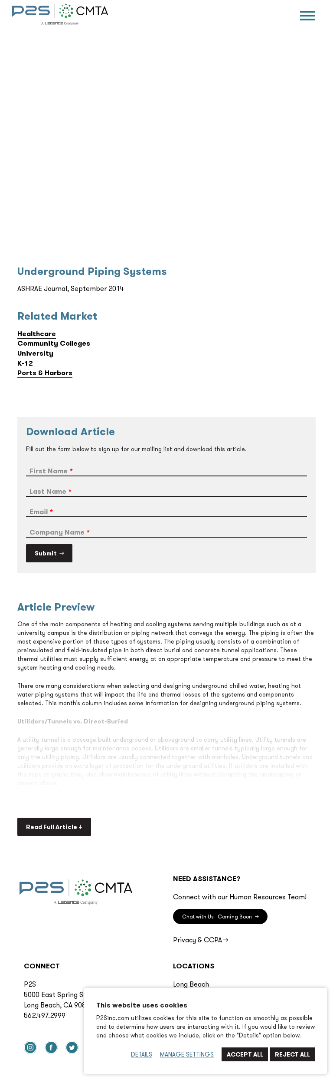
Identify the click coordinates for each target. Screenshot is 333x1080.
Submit (46, 553)
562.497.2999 (44, 1015)
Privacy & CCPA (200, 939)
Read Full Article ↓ (54, 827)
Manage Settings (187, 1054)
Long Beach (191, 984)
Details (141, 1054)
